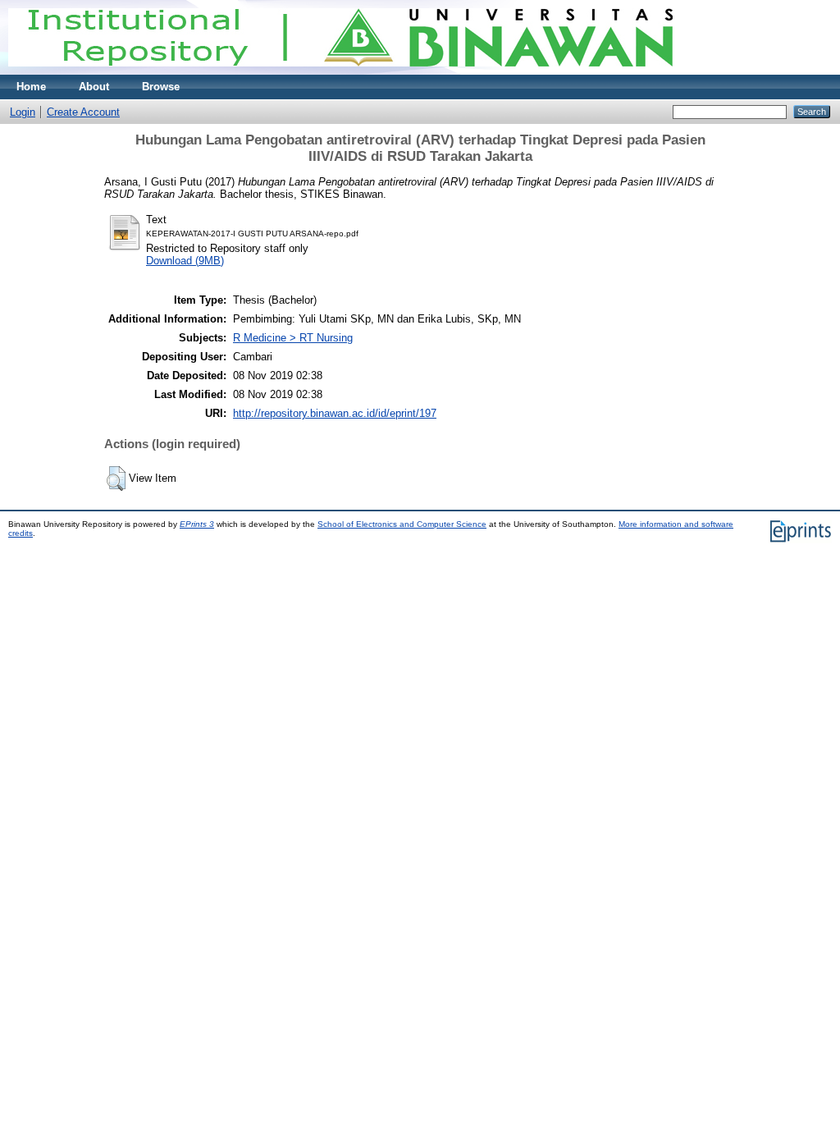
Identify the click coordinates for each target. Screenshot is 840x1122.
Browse (161, 86)
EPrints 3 (197, 524)
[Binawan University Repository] (340, 71)
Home (31, 86)
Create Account (83, 112)
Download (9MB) (185, 260)
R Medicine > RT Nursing (293, 338)
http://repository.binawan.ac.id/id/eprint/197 (334, 413)
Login (22, 112)
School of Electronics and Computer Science (401, 524)
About (94, 86)
